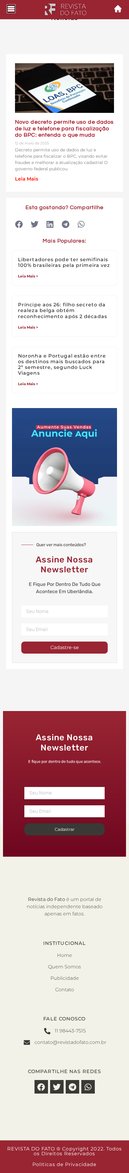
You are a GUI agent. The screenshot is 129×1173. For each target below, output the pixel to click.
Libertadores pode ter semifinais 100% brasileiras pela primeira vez (64, 262)
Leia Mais (26, 179)
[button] (19, 224)
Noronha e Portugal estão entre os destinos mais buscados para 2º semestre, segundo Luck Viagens (62, 364)
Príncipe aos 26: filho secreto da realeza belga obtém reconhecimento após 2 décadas (62, 310)
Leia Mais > (28, 276)
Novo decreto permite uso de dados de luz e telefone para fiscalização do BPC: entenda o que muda (64, 128)
